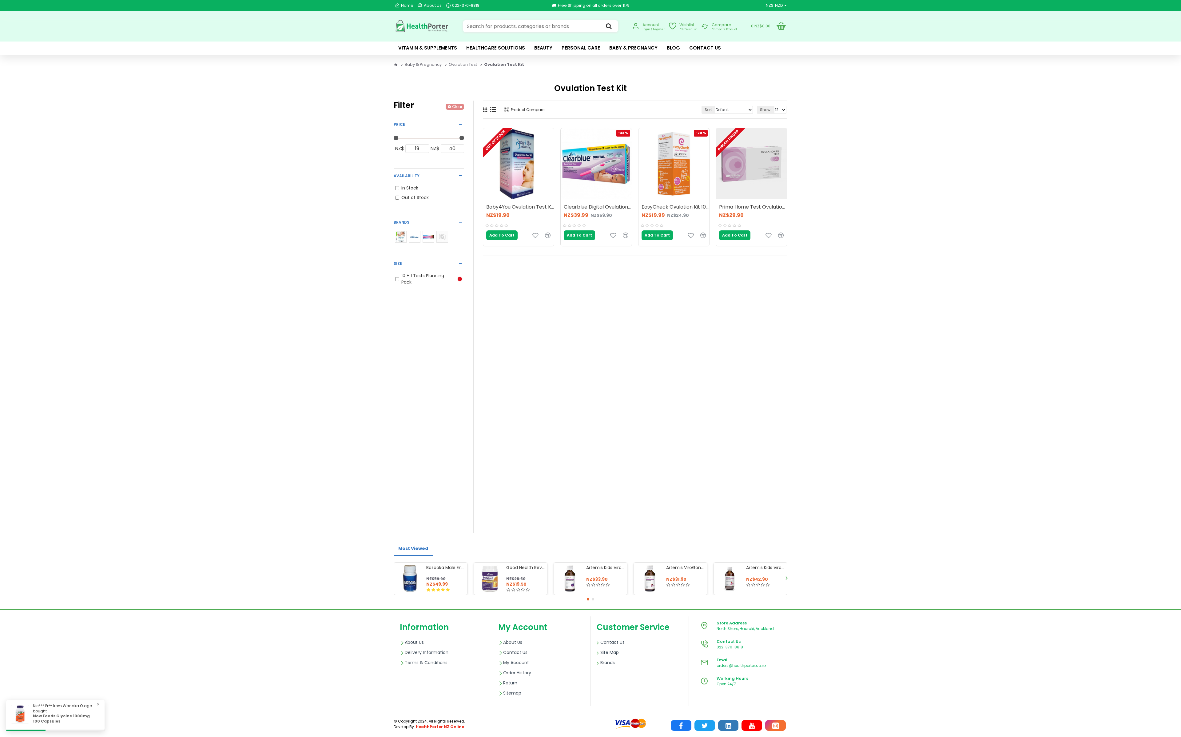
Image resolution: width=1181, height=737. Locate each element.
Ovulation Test (463, 64)
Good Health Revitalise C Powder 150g (525, 567)
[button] (394, 577)
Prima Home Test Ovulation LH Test (753, 207)
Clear (457, 106)
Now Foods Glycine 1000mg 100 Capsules (61, 719)
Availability (407, 175)
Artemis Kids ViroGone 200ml (765, 567)
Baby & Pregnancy (423, 64)
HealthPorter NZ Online (440, 726)
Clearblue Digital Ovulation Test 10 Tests (597, 207)
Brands (401, 222)
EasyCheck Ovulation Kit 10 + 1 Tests (675, 207)
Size (398, 263)
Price (399, 124)
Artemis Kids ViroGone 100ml (605, 567)
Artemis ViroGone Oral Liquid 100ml (685, 567)
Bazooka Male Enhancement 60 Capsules (445, 567)
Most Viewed (413, 548)
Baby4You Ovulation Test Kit (520, 207)
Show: (765, 109)
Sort (708, 109)
